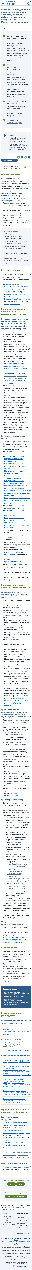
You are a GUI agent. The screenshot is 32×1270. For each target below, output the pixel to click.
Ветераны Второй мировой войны (17, 299)
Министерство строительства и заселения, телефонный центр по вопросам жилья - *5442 (14, 1100)
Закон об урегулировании (13, 1143)
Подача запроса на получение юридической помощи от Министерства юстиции (16, 939)
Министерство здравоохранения (14, 1091)
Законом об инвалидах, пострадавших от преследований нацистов (15, 363)
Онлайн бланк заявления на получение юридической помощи (18, 139)
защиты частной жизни (13, 567)
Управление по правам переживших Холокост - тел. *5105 (16, 1029)
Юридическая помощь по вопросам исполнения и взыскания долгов (14, 458)
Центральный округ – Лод (17, 881)
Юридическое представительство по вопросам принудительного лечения (17, 500)
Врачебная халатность (13, 562)
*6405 (18, 849)
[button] (3, 2)
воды (23, 535)
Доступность (5, 1220)
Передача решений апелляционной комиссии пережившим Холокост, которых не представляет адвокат (16, 1001)
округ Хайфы (12, 876)
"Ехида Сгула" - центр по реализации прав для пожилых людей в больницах (16, 1061)
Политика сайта (6, 1222)
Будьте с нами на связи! (8, 1224)
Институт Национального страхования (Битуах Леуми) (16, 1067)
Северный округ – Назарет (17, 879)
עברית (3, 28)
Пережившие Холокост (13, 284)
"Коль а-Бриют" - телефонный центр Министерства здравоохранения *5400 (16, 1093)
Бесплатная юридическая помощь (16, 1167)
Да (11, 1184)
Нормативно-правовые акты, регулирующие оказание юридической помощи (14, 1127)
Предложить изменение (16, 1196)
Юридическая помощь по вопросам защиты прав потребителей (14, 512)
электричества (9, 537)
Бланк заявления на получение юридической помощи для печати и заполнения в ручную (18, 146)
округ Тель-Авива (14, 874)
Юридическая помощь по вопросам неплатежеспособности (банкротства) (17, 466)
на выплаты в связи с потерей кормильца (12, 195)
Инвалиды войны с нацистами (16, 287)
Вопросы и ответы (7, 1218)
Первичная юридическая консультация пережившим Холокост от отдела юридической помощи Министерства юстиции (17, 700)
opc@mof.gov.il (8, 1046)
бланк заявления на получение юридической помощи (15, 885)
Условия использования (19, 1258)
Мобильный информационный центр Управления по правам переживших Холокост (16, 1033)
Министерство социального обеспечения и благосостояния (14, 1080)
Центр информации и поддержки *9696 (17, 1075)
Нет (20, 1184)
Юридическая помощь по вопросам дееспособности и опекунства (15, 520)
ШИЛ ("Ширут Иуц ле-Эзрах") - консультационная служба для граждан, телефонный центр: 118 (17, 1084)
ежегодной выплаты (12, 304)
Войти (4, 1231)
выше (16, 796)
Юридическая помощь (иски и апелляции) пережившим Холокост (16, 993)
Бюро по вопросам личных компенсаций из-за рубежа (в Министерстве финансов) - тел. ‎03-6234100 (15, 1041)
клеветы (22, 565)
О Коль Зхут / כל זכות (7, 1216)
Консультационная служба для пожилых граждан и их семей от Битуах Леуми (17, 1071)
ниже (20, 218)
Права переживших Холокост (14, 996)
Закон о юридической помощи (15, 1123)
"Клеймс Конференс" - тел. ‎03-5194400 (16, 1051)
